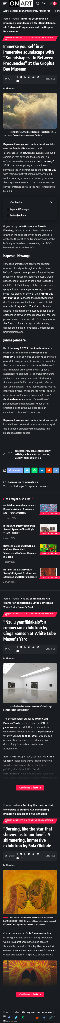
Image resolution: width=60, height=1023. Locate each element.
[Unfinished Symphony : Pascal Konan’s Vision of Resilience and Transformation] (48, 509)
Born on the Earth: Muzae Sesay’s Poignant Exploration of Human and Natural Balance (20, 573)
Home (6, 18)
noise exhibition (32, 457)
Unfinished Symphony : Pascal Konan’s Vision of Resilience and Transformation (19, 509)
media (15, 18)
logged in (22, 486)
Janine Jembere (18, 215)
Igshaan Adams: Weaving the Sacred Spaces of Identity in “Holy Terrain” (19, 529)
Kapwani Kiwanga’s (22, 272)
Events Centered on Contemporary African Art (29, 38)
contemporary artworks (36, 454)
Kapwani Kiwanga (19, 209)
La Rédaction (8, 88)
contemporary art (24, 450)
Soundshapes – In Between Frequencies (24, 153)
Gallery (18, 457)
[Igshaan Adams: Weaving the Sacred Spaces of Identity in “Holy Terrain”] (48, 529)
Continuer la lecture (30, 787)
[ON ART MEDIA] (21, 3)
